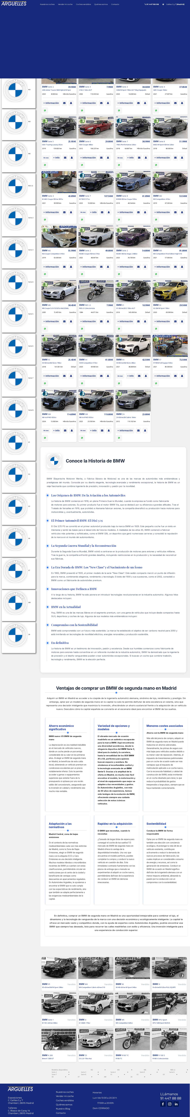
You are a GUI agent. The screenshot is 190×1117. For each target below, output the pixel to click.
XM (105, 1077)
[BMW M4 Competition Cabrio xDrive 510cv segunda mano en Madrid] (95, 969)
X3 (164, 1074)
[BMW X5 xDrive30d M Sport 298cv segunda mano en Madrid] (58, 969)
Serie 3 (83, 1072)
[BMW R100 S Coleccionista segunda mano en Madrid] (169, 1041)
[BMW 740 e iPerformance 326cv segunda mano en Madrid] (133, 128)
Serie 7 (54, 1074)
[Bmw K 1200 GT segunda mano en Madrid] (58, 1041)
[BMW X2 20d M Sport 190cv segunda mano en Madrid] (170, 291)
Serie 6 (171, 1072)
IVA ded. (46, 158)
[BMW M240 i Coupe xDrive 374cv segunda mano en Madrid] (96, 237)
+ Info (56, 157)
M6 (145, 1070)
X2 (137, 1074)
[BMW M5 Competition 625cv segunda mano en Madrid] (132, 1005)
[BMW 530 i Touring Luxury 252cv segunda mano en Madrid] (59, 128)
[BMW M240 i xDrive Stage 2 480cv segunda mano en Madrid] (133, 237)
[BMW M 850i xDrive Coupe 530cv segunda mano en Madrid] (133, 182)
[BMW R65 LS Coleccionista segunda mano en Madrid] (96, 291)
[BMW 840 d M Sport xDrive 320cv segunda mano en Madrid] (170, 128)
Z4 (131, 1077)
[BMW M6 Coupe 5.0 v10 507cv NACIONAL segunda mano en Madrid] (59, 291)
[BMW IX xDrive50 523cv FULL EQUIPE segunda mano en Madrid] (169, 969)
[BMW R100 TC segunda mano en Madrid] (132, 1041)
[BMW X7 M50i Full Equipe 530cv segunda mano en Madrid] (170, 346)
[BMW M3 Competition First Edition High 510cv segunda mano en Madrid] (170, 237)
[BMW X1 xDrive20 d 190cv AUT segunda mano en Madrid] (133, 291)
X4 (53, 1077)
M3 (118, 1070)
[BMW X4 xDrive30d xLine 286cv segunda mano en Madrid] (133, 346)
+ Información (51, 103)
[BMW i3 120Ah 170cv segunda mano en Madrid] (95, 1005)
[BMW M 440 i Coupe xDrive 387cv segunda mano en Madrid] (59, 182)
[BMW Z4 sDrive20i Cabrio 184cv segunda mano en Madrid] (133, 400)
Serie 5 (142, 1072)
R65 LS (172, 1070)
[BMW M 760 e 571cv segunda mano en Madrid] (96, 182)
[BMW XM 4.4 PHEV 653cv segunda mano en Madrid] (59, 400)
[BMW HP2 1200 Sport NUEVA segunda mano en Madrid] (169, 1005)
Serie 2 (54, 1072)
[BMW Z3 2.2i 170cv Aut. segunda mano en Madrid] (95, 1041)
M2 (92, 1070)
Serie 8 (83, 1074)
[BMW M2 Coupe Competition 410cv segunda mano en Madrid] (59, 237)
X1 (111, 1074)
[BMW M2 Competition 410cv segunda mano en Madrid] (170, 182)
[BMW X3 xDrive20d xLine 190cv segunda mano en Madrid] (59, 346)
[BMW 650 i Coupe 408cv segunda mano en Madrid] (96, 128)
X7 (79, 1077)
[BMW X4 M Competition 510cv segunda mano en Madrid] (96, 346)
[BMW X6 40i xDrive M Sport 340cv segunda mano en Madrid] (132, 969)
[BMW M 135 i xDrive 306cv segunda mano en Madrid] (58, 1005)
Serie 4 (113, 1072)
